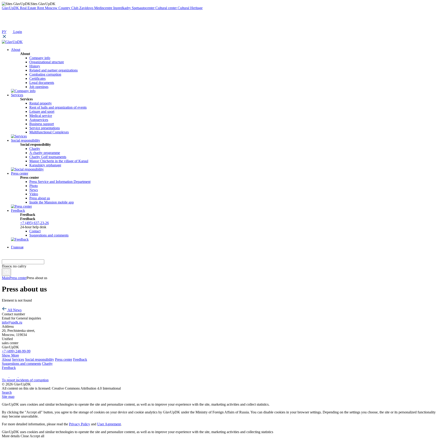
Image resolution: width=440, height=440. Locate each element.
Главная (17, 247)
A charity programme (44, 153)
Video (33, 194)
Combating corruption (45, 74)
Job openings (38, 87)
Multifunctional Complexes (49, 132)
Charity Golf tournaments (47, 157)
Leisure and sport (41, 111)
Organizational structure (46, 62)
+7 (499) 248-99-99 (16, 351)
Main (5, 278)
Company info (39, 58)
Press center (18, 278)
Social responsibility (39, 359)
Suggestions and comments (49, 235)
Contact (35, 231)
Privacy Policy (79, 424)
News (33, 190)
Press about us (39, 198)
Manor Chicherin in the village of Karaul (58, 161)
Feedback (80, 359)
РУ (4, 32)
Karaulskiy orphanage (45, 165)
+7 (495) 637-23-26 (34, 223)
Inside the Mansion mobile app (51, 202)
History (34, 66)
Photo (33, 186)
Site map (8, 397)
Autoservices (38, 120)
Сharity (34, 149)
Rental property (40, 103)
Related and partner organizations (53, 70)
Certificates (37, 78)
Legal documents (41, 83)
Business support (41, 124)
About (6, 359)
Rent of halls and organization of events (58, 107)
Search (7, 392)
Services (18, 359)
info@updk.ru (12, 322)
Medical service (40, 116)
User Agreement (109, 424)
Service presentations (44, 128)
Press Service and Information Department (60, 182)
